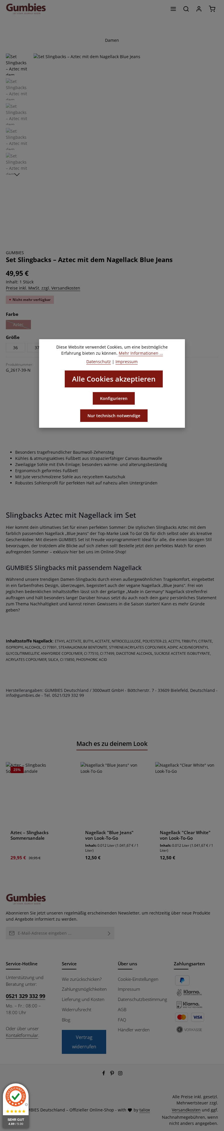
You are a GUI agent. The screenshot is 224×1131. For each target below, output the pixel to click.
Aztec (22, 325)
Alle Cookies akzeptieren (113, 379)
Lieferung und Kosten (83, 999)
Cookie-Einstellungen (138, 979)
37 (37, 347)
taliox (144, 1110)
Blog (66, 1020)
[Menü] (173, 9)
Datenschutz (98, 361)
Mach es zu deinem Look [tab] (112, 743)
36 (15, 347)
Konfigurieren (113, 398)
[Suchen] (186, 9)
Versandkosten (186, 1110)
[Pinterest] (113, 1074)
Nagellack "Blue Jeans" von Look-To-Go (109, 835)
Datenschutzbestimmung (142, 999)
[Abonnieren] (109, 933)
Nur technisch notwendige (114, 415)
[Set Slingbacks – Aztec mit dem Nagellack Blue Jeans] (126, 145)
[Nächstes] (17, 175)
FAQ (122, 1020)
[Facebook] (104, 1074)
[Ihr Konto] (199, 9)
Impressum (129, 989)
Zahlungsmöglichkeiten (84, 989)
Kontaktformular (22, 1035)
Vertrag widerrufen (84, 1042)
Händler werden (134, 1030)
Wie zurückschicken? (82, 979)
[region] (112, 145)
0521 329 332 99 (25, 996)
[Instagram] (120, 1074)
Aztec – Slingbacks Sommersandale (29, 835)
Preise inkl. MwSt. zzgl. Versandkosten (43, 288)
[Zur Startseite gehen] (26, 9)
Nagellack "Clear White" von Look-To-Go (185, 835)
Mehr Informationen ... (141, 353)
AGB (122, 1009)
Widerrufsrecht (76, 1009)
